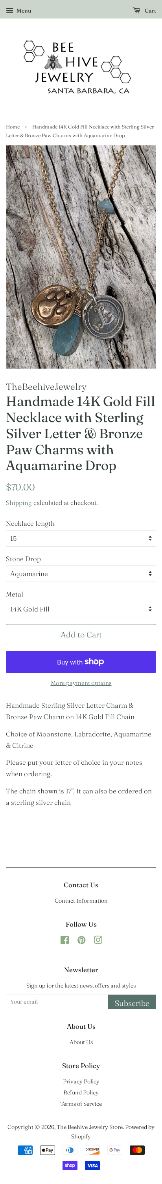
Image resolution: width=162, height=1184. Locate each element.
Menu (23, 10)
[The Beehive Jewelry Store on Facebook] (64, 941)
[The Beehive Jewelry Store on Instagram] (98, 941)
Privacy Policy (81, 1081)
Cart (150, 10)
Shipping (19, 503)
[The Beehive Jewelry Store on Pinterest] (81, 941)
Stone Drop (23, 558)
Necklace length (30, 523)
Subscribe (132, 1003)
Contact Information (81, 900)
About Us (81, 1042)
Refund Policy (81, 1092)
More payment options (81, 683)
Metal (14, 594)
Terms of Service (81, 1103)
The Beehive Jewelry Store (90, 1127)
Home (13, 127)
